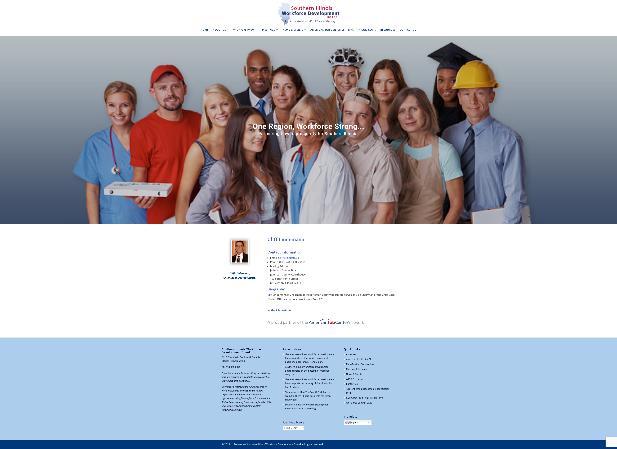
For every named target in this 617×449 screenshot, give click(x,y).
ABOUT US (219, 30)
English (353, 422)
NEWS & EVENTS (293, 30)
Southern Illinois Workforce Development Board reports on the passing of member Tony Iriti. (307, 370)
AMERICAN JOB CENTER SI (327, 30)
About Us (351, 354)
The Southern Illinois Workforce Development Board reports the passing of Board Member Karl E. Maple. (309, 383)
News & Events (354, 374)
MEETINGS (268, 30)
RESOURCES (387, 30)
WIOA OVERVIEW (244, 30)
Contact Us (352, 383)
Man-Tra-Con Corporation (360, 364)
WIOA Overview (354, 379)
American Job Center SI (358, 359)
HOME (205, 30)
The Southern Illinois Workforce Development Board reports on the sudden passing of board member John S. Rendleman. (309, 358)
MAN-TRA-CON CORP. (362, 30)
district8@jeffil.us (288, 258)
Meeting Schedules (356, 369)
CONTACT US (408, 30)
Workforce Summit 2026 (359, 402)
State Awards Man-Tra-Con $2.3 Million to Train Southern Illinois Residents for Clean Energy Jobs (308, 396)
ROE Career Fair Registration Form (364, 397)
